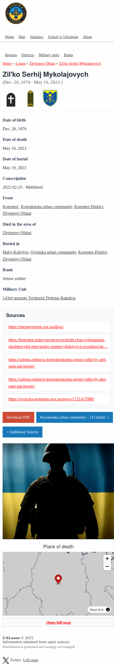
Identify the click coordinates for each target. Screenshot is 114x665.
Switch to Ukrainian (63, 37)
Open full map (58, 622)
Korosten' (11, 206)
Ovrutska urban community (53, 252)
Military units (49, 55)
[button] (58, 579)
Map (22, 37)
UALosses (30, 660)
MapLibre (97, 609)
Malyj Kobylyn (15, 252)
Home (9, 37)
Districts (27, 55)
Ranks (68, 55)
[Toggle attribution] (108, 609)
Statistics (36, 37)
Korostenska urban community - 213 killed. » (74, 417)
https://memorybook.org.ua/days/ (35, 327)
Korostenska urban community (46, 206)
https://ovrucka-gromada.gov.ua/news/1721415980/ (51, 399)
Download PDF (18, 417)
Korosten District (88, 206)
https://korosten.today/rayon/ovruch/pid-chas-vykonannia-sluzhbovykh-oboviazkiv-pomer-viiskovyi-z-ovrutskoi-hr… (58, 343)
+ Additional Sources (22, 432)
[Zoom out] (107, 566)
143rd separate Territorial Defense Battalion (39, 298)
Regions (11, 55)
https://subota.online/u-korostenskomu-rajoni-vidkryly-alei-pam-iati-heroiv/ (57, 363)
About (87, 37)
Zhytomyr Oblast (17, 213)
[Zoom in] (107, 558)
